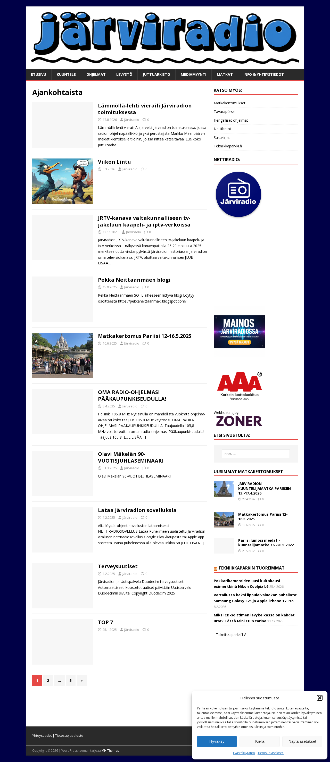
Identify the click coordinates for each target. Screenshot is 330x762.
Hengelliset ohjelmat (231, 120)
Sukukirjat (222, 137)
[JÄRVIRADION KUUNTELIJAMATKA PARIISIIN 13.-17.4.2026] (224, 493)
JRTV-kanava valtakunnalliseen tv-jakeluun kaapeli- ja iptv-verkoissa (144, 221)
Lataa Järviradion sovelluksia (137, 510)
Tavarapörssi (224, 111)
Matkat (225, 74)
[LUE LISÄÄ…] (134, 437)
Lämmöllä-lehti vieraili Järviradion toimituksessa (145, 109)
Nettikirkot (222, 128)
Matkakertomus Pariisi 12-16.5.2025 (144, 335)
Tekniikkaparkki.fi (228, 146)
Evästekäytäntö (244, 753)
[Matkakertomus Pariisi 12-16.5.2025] (224, 524)
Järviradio (131, 119)
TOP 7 (105, 622)
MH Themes (110, 750)
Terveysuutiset (118, 566)
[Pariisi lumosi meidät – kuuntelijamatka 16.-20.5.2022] (224, 550)
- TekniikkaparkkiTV (230, 634)
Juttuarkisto (156, 74)
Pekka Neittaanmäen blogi (134, 279)
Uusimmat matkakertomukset (248, 471)
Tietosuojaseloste (271, 753)
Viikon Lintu (114, 161)
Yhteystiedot (42, 735)
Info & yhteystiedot (263, 74)
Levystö (124, 74)
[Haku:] (256, 453)
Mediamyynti (193, 74)
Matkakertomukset (229, 103)
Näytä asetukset (302, 741)
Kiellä (259, 741)
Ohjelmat (96, 74)
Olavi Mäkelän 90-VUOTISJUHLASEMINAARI (131, 457)
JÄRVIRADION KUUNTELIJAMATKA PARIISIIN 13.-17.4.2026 (264, 488)
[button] (319, 697)
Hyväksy (217, 741)
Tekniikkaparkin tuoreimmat (251, 568)
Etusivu (38, 74)
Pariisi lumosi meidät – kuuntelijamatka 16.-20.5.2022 (266, 542)
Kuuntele (66, 74)
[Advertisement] (256, 263)
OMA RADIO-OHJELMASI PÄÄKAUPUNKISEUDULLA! (132, 395)
